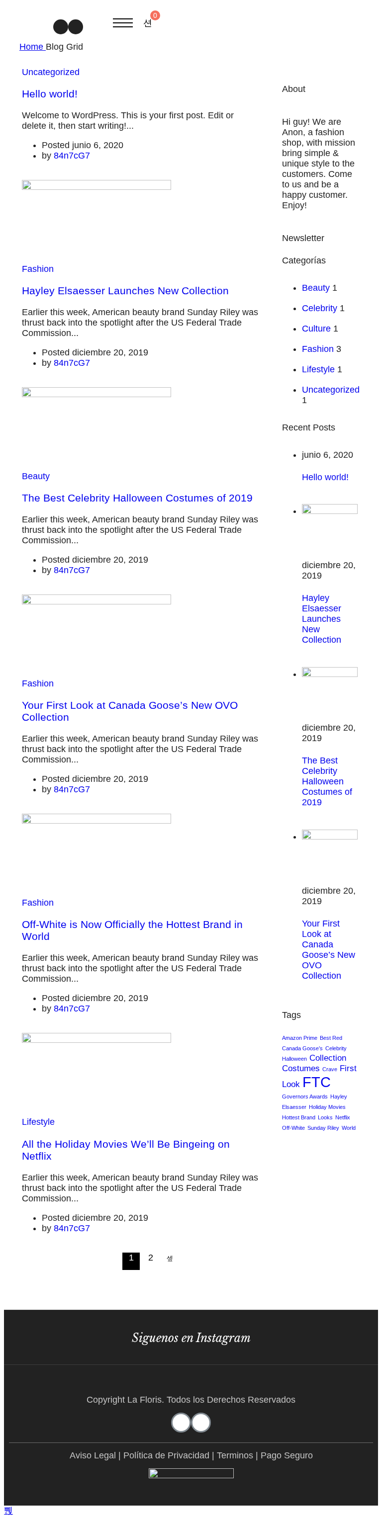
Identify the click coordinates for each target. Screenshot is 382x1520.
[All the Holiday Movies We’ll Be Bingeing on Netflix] (96, 1040)
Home (32, 47)
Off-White (293, 1128)
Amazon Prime (299, 1038)
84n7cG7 (72, 156)
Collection (327, 1058)
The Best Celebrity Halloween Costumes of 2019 (137, 498)
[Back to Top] (8, 1511)
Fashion (38, 269)
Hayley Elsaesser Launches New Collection (125, 290)
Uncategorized (51, 72)
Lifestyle (38, 1122)
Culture (316, 329)
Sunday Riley (323, 1128)
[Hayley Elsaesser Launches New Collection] (96, 187)
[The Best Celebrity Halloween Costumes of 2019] (96, 394)
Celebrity (319, 308)
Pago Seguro (287, 1455)
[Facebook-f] (75, 26)
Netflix (342, 1117)
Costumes (301, 1068)
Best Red (331, 1038)
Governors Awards (305, 1096)
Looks (325, 1117)
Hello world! (50, 93)
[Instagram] (60, 26)
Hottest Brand (298, 1117)
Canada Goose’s (302, 1048)
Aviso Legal (93, 1455)
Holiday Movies (327, 1107)
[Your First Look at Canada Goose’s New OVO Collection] (96, 601)
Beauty (36, 476)
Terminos (235, 1455)
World (349, 1128)
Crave (329, 1069)
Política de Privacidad (166, 1455)
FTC (316, 1082)
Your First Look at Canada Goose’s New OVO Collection (328, 950)
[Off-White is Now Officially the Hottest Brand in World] (96, 821)
